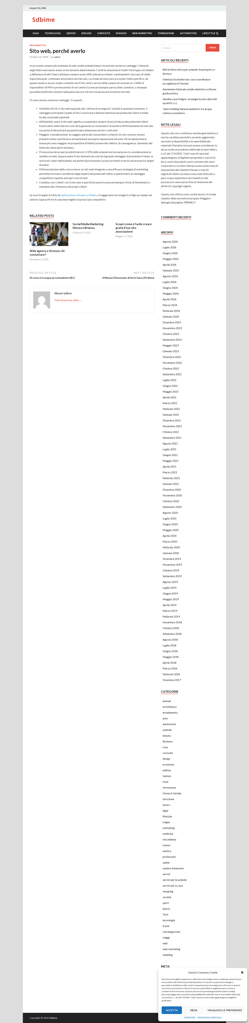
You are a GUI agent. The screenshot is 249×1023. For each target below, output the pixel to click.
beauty (167, 735)
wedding (168, 954)
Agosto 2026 (170, 241)
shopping (168, 891)
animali (167, 701)
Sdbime (43, 19)
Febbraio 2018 (171, 674)
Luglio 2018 (169, 645)
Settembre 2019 (172, 576)
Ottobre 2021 (171, 431)
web (165, 943)
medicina (168, 833)
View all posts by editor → (68, 300)
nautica (167, 850)
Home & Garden (172, 793)
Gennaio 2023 (171, 351)
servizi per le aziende (175, 879)
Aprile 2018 (169, 662)
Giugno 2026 (170, 253)
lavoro (166, 804)
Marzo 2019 (170, 610)
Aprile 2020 (169, 535)
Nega (193, 1010)
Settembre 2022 (172, 374)
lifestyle (208, 33)
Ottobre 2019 (171, 570)
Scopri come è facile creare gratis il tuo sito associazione (134, 227)
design (166, 758)
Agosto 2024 (170, 276)
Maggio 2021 (171, 460)
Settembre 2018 (172, 633)
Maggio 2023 (171, 345)
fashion (121, 33)
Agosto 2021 (170, 443)
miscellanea (169, 839)
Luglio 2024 (169, 281)
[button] (242, 972)
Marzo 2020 (170, 541)
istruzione (168, 799)
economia (168, 764)
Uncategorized (171, 931)
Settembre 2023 (172, 339)
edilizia (86, 33)
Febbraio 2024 (171, 310)
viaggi (166, 937)
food (165, 781)
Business (168, 741)
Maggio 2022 (171, 391)
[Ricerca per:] (190, 48)
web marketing (142, 33)
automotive (188, 33)
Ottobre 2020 (171, 501)
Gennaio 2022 (171, 414)
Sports (166, 908)
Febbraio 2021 (171, 478)
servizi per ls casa (173, 885)
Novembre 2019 (172, 564)
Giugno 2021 (170, 455)
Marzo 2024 (170, 305)
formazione (166, 33)
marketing (169, 827)
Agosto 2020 (170, 512)
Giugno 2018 (170, 651)
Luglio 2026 (169, 247)
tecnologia (53, 33)
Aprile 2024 (169, 299)
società (167, 897)
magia (166, 822)
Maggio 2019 (171, 599)
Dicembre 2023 (172, 322)
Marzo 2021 (170, 472)
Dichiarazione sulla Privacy (210, 1017)
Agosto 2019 (170, 581)
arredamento (170, 712)
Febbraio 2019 (171, 616)
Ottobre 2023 (171, 333)
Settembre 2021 (172, 437)
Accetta (172, 1010)
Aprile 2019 (169, 605)
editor (57, 57)
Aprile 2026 (169, 264)
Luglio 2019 (169, 587)
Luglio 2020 (169, 518)
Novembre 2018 (172, 622)
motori (167, 845)
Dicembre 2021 (172, 420)
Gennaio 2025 (171, 270)
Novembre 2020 (172, 495)
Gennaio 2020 (171, 553)
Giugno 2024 (170, 287)
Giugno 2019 (170, 593)
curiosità (103, 33)
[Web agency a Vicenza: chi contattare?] (49, 247)
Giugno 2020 (170, 524)
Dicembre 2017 (172, 679)
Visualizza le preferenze (225, 1010)
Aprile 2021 (169, 466)
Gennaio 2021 (171, 483)
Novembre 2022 (172, 362)
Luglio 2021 (169, 449)
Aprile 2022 (169, 397)
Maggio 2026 (171, 258)
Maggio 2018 (171, 656)
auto (165, 718)
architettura (170, 706)
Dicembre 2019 (172, 558)
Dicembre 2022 (172, 356)
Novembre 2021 (172, 426)
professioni (169, 856)
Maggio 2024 (171, 293)
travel (166, 925)
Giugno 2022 (170, 385)
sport (166, 902)
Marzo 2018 (170, 668)
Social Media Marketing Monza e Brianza (88, 226)
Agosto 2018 (170, 639)
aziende (167, 729)
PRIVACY (189, 202)
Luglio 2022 (169, 380)
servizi (71, 33)
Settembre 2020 (172, 506)
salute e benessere (173, 868)
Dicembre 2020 (172, 489)
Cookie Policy (190, 1017)
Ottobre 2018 (171, 628)
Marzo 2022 (170, 403)
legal (165, 810)
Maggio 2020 (171, 530)
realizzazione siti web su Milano (78, 195)
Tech (165, 914)
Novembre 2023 (172, 328)
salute (166, 862)
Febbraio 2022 (171, 408)
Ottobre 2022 (171, 368)
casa (36, 33)
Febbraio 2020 (171, 547)
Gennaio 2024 (171, 316)
